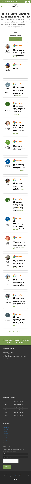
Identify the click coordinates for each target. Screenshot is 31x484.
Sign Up (7, 466)
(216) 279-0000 (6, 353)
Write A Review (15, 39)
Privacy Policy (15, 475)
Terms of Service (24, 475)
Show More (15, 56)
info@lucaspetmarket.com (9, 355)
